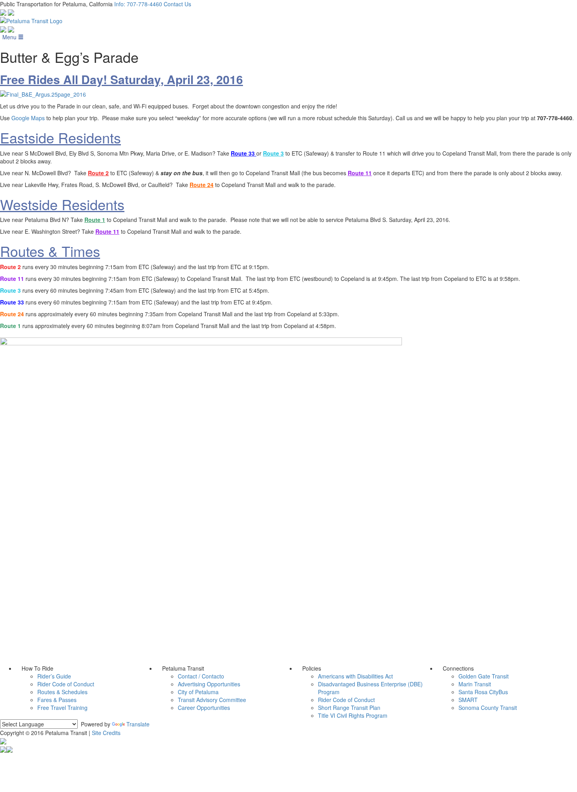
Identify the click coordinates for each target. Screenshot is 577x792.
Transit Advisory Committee (212, 700)
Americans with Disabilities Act (355, 676)
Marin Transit (474, 684)
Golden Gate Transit (483, 676)
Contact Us (177, 4)
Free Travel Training (62, 707)
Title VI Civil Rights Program (352, 715)
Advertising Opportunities (209, 684)
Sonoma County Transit (487, 707)
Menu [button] (10, 37)
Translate (138, 724)
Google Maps (28, 118)
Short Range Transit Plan (349, 707)
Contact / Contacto (201, 676)
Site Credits (106, 733)
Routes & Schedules (62, 692)
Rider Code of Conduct (65, 684)
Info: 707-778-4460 (138, 4)
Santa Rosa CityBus (483, 692)
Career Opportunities (204, 707)
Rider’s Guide (54, 676)
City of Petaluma (198, 692)
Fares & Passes (57, 700)
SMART (468, 700)
